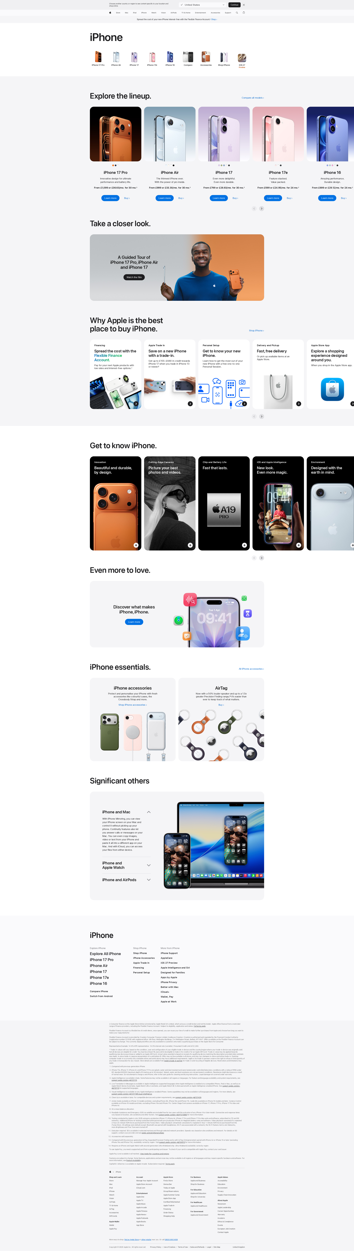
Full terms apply (200, 1026)
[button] (202, 5)
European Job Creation (226, 1229)
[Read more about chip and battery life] (224, 503)
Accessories (114, 1213)
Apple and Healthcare (199, 1206)
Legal (209, 1247)
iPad (111, 1188)
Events (220, 1225)
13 (230, 696)
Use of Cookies (169, 1247)
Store (111, 1181)
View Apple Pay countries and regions (154, 1154)
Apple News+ (141, 1215)
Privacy (221, 1191)
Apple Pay (113, 1229)
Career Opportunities (226, 1211)
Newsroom (222, 1204)
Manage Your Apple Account (147, 1181)
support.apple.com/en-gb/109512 (172, 1142)
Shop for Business (197, 1184)
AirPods (112, 1202)
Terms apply (170, 1164)
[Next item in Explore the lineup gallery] (261, 208)
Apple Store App (169, 1198)
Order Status (168, 1213)
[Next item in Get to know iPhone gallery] (261, 557)
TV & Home (113, 1206)
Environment (222, 1188)
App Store (140, 1225)
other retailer (146, 1240)
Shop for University (198, 1197)
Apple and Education (198, 1193)
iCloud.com (140, 1188)
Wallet (111, 1225)
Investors (221, 1218)
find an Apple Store (131, 1240)
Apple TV (139, 1200)
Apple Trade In (168, 1206)
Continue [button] (234, 5)
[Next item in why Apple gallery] (261, 416)
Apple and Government (199, 1215)
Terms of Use (183, 1247)
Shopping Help (169, 1216)
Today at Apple (169, 1188)
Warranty (221, 1215)
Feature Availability (133, 1160)
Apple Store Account (144, 1184)
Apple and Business (198, 1181)
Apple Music (141, 1204)
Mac (111, 1184)
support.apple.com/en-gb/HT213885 (173, 1115)
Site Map (217, 1247)
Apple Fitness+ (142, 1211)
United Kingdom (239, 1247)
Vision (111, 1198)
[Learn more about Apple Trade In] (170, 374)
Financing (167, 1209)
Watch (111, 1195)
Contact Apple (223, 1232)
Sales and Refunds (197, 1247)
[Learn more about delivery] (278, 374)
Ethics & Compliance (225, 1222)
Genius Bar (167, 1184)
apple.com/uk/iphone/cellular (153, 1133)
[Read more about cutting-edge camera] (170, 503)
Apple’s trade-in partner (173, 1061)
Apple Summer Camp (171, 1195)
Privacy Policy (155, 1247)
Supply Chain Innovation (227, 1195)
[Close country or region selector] (244, 5)
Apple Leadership (224, 1208)
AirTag (111, 1209)
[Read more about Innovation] (115, 503)
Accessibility (222, 1181)
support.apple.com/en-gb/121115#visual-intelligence (132, 1094)
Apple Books (141, 1222)
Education (221, 1184)
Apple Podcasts (142, 1218)
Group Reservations (171, 1191)
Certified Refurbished (171, 1202)
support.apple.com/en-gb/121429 (188, 1097)
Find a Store (168, 1181)
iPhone (111, 1191)
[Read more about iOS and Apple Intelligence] (278, 503)
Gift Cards (113, 1216)
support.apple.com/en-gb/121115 (124, 1080)
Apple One (140, 1197)
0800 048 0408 (171, 1240)
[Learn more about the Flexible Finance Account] (115, 374)
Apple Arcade (141, 1208)
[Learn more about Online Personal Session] (224, 374)
